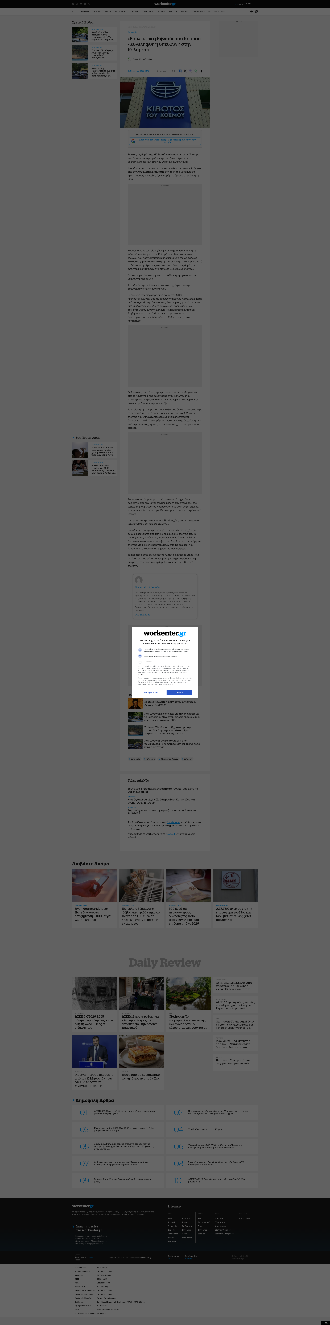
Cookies (325, 1323)
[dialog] (165, 662)
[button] (165, 662)
